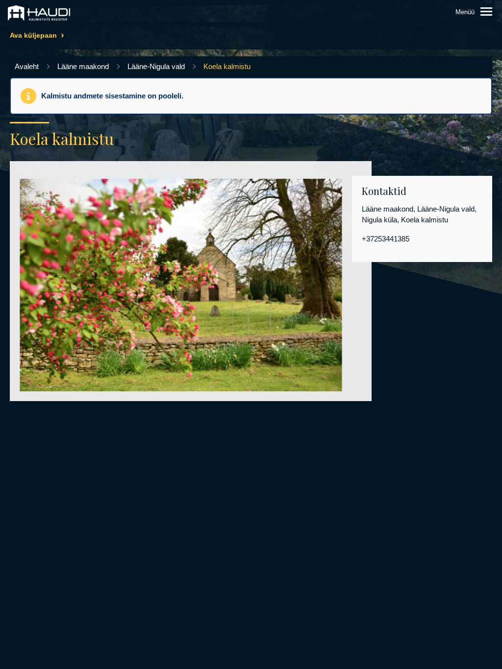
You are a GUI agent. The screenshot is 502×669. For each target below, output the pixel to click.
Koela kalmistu (227, 66)
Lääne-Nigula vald (156, 66)
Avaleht (27, 66)
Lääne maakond (83, 66)
